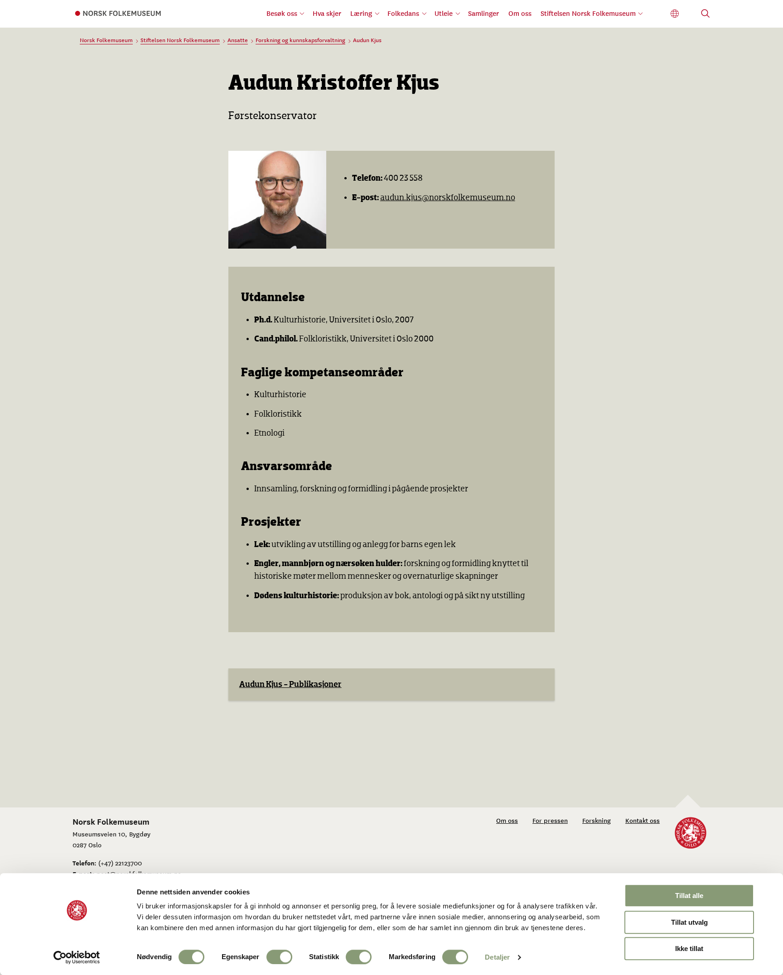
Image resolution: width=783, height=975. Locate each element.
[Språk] (674, 13)
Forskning (596, 820)
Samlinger (483, 13)
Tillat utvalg (689, 922)
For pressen (550, 820)
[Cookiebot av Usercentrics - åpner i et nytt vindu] (76, 957)
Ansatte (237, 40)
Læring (361, 13)
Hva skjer (327, 13)
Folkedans (403, 13)
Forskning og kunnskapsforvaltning (300, 40)
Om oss (520, 13)
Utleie (444, 13)
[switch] (279, 957)
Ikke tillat (689, 948)
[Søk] (705, 14)
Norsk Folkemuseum (106, 40)
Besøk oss (281, 13)
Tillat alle (689, 895)
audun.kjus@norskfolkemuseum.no (447, 197)
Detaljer (497, 957)
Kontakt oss (642, 820)
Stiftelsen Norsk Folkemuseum (588, 13)
